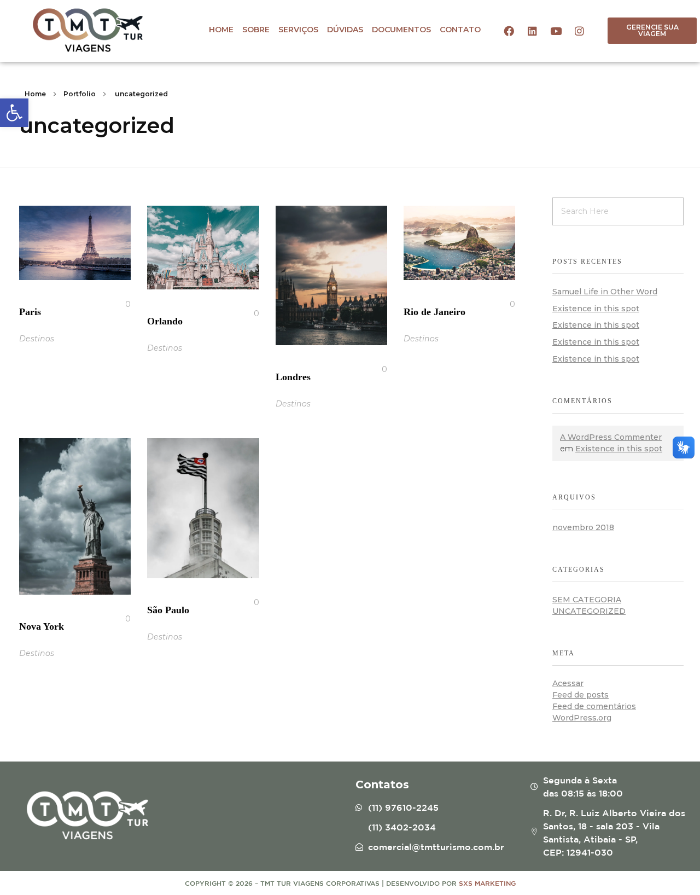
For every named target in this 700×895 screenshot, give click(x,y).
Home (35, 94)
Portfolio (79, 94)
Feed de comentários (594, 706)
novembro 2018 (583, 527)
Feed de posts (580, 695)
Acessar (568, 683)
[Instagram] (579, 30)
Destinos (36, 339)
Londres (293, 376)
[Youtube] (555, 30)
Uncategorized (589, 611)
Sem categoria (586, 600)
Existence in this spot (595, 308)
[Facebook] (508, 30)
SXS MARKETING (487, 883)
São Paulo (168, 610)
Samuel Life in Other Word (604, 292)
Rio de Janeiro (434, 311)
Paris (30, 311)
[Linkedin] (532, 30)
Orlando (165, 321)
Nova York (41, 626)
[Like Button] (119, 304)
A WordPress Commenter (611, 437)
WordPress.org (581, 718)
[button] (652, 31)
